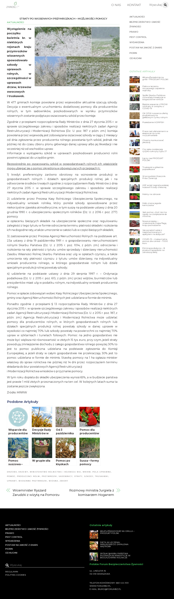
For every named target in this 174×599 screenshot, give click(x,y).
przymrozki (49, 476)
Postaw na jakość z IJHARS (145, 47)
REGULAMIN (11, 571)
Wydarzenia (136, 42)
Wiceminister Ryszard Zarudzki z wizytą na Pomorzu (36, 492)
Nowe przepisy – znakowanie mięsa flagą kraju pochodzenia (154, 223)
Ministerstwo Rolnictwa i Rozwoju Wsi (55, 472)
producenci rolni (28, 476)
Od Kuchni (135, 58)
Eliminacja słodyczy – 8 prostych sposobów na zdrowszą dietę (153, 250)
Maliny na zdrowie (151, 194)
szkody (88, 476)
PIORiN (133, 53)
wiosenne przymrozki (33, 481)
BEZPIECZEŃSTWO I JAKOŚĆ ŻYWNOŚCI (26, 529)
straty (78, 476)
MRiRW (87, 472)
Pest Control (138, 37)
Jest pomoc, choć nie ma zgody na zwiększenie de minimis (154, 214)
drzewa (12, 472)
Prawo (133, 32)
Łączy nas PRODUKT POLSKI (152, 159)
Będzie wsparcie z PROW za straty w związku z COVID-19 (155, 106)
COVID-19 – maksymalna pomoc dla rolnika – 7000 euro (155, 241)
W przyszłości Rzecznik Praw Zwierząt (154, 177)
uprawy (12, 481)
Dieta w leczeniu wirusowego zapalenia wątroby (153, 88)
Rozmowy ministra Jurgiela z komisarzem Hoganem (91, 492)
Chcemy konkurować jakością (153, 141)
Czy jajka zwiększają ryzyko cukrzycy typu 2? (154, 150)
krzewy (23, 472)
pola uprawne (101, 472)
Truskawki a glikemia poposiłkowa (152, 168)
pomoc (11, 476)
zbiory (64, 481)
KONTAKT (134, 5)
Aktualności (15, 22)
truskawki (101, 476)
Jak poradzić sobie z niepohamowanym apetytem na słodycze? (153, 232)
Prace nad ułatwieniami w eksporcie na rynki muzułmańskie (155, 133)
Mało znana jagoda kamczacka (151, 204)
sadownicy (66, 476)
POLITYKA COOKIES (15, 575)
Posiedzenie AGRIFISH (153, 122)
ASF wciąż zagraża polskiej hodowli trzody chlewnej (155, 186)
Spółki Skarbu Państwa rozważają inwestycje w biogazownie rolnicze (154, 97)
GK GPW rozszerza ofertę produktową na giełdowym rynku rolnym (155, 115)
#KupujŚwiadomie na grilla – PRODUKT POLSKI (155, 78)
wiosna (53, 481)
